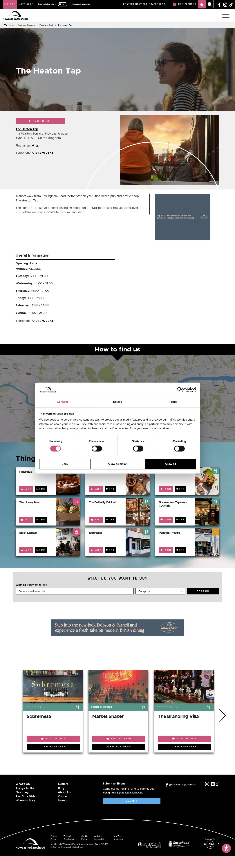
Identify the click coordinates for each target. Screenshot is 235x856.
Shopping (22, 792)
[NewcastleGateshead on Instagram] (225, 4)
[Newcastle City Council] (151, 844)
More (40, 489)
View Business (53, 746)
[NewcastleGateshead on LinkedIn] (213, 784)
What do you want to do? (31, 584)
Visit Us (10, 4)
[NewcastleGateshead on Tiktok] (217, 784)
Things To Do (25, 788)
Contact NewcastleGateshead (144, 4)
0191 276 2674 (42, 153)
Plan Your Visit (25, 796)
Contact (63, 796)
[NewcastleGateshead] (30, 843)
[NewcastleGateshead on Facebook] (219, 4)
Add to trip (43, 121)
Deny (65, 463)
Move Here (26, 4)
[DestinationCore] (210, 845)
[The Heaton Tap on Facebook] (33, 145)
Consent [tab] (62, 401)
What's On (23, 784)
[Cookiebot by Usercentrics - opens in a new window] (180, 389)
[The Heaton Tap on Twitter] (37, 145)
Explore (63, 784)
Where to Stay (25, 800)
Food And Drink (46, 25)
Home (11, 25)
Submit (132, 801)
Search (62, 800)
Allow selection (117, 463)
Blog (61, 788)
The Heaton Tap (27, 129)
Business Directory (26, 25)
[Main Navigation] (225, 16)
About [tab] (173, 401)
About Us (64, 792)
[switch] (97, 448)
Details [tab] (117, 401)
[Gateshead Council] (179, 844)
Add (28, 489)
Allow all (170, 463)
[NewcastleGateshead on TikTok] (231, 4)
